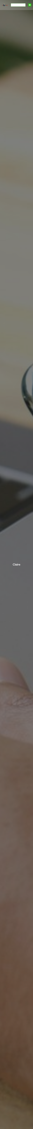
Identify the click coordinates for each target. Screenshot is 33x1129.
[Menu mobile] (29, 4)
